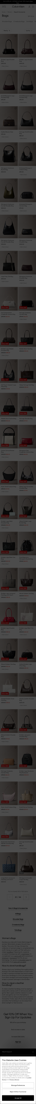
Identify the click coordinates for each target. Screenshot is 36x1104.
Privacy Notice (14, 1079)
